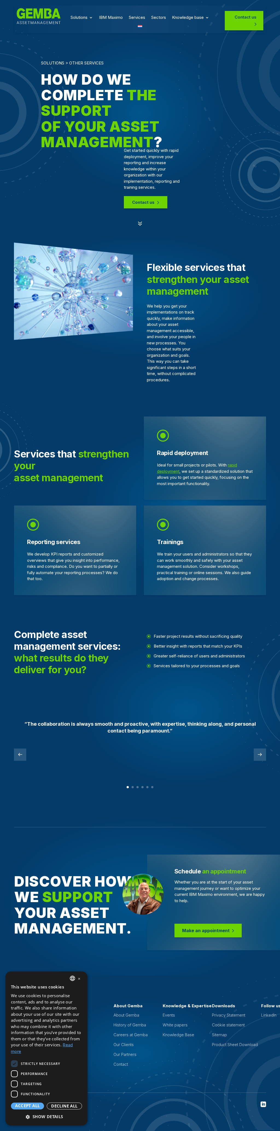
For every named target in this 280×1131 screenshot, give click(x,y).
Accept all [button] (27, 1105)
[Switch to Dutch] (140, 27)
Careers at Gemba (130, 1034)
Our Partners (124, 1054)
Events (169, 1015)
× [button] (79, 978)
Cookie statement (228, 1024)
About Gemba (126, 1015)
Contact (120, 1064)
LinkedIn (268, 1015)
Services (137, 17)
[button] (46, 1116)
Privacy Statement (228, 1015)
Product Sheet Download (235, 1044)
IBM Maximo (111, 17)
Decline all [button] (64, 1106)
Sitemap (219, 1034)
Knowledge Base (178, 1034)
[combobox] (72, 978)
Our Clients (123, 1044)
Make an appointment (206, 930)
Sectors (158, 17)
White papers (175, 1024)
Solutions (79, 17)
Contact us (245, 17)
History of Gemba (129, 1024)
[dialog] (46, 1048)
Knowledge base (188, 17)
